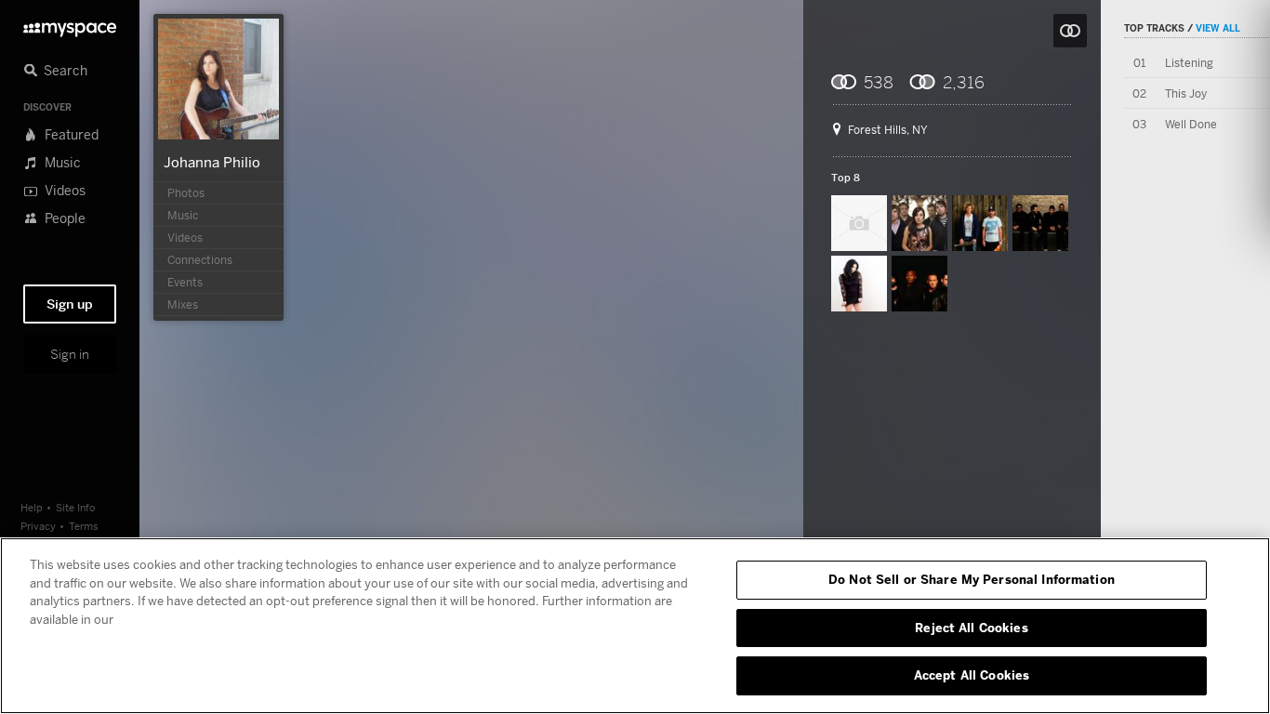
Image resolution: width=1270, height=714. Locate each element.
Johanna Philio (212, 161)
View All (1218, 27)
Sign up (69, 304)
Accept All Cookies (971, 675)
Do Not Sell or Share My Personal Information (971, 579)
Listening (1189, 63)
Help (31, 507)
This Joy (1186, 93)
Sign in (69, 354)
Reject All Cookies (971, 627)
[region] (635, 625)
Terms (84, 526)
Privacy (38, 526)
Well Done (1191, 124)
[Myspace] (69, 25)
